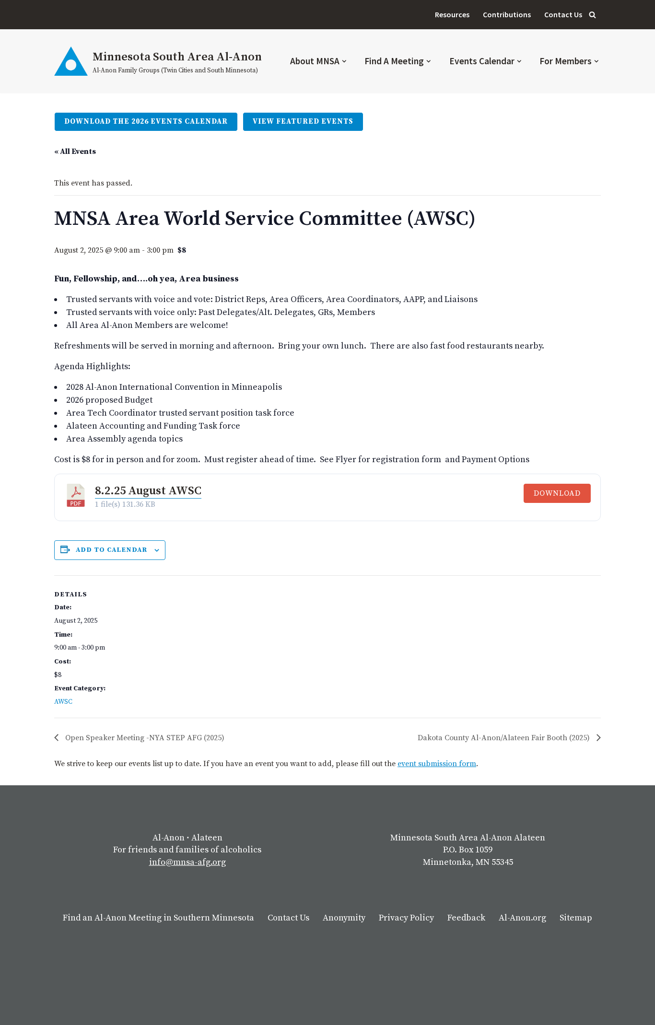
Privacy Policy (406, 917)
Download (557, 493)
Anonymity (344, 917)
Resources (452, 14)
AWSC (63, 702)
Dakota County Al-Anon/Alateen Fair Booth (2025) (505, 738)
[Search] (592, 14)
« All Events (75, 151)
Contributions (507, 14)
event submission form (437, 764)
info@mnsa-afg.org (187, 862)
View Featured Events (303, 121)
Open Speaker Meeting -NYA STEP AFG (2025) (143, 738)
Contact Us (563, 14)
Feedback (466, 917)
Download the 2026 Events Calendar (146, 121)
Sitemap (576, 917)
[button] (344, 61)
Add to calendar (111, 550)
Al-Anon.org (522, 917)
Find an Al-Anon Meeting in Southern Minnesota (158, 917)
